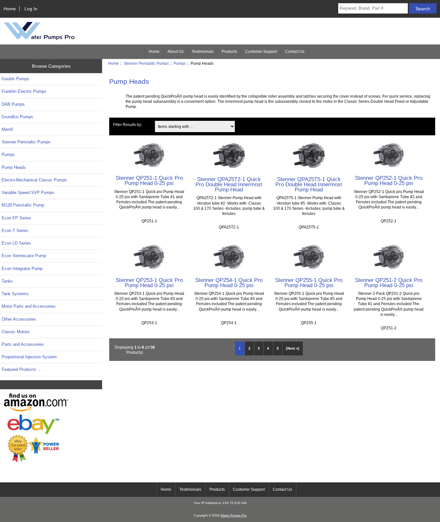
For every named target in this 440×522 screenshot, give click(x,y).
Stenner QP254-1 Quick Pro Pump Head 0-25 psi (229, 282)
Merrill (7, 129)
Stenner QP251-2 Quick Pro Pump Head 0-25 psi (388, 282)
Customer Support (261, 51)
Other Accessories (19, 319)
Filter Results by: (127, 124)
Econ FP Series (16, 218)
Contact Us (294, 51)
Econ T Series (15, 230)
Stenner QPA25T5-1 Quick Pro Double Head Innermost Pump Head (308, 184)
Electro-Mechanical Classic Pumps (34, 180)
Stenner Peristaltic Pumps (146, 63)
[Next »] (292, 348)
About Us (175, 51)
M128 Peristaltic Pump (23, 205)
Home (10, 8)
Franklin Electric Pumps (24, 91)
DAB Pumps (13, 104)
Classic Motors (16, 331)
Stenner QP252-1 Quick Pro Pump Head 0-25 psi (388, 180)
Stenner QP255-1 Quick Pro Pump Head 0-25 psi (308, 282)
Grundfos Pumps (17, 116)
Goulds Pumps (15, 78)
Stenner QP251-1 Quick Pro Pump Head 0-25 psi (149, 180)
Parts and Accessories (23, 344)
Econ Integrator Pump (22, 268)
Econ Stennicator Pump (24, 255)
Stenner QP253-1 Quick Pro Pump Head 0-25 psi (149, 282)
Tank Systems (15, 293)
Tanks (7, 281)
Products (229, 51)
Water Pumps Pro (234, 515)
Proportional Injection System (29, 356)
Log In (30, 8)
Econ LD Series (16, 243)
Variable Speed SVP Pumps (28, 192)
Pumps (180, 63)
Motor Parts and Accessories (29, 306)
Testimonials (203, 51)
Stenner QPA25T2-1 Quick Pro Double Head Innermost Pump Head (229, 184)
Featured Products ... (21, 369)
